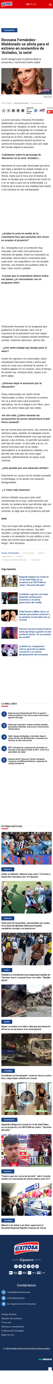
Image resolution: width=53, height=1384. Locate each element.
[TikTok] (37, 1266)
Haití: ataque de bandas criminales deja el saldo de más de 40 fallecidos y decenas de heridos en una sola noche (27, 738)
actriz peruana (28, 553)
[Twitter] (8, 110)
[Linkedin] (18, 110)
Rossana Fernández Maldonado (14, 560)
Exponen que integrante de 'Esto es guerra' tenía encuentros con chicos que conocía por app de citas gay (28, 715)
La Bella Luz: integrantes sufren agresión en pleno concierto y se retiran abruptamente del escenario (33, 650)
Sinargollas (35, 560)
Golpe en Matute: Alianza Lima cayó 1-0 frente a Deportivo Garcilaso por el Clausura (26, 875)
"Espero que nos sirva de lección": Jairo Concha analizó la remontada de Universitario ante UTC (25, 1177)
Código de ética (8, 1314)
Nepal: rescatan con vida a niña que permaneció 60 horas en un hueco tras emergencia (25, 1028)
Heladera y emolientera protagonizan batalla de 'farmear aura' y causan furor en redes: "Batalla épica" (25, 978)
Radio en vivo (7, 1335)
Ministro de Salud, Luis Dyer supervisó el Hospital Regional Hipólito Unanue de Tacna (23, 1226)
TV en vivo (6, 1322)
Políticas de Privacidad (12, 1330)
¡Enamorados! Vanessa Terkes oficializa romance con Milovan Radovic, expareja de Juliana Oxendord (27, 761)
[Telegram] (22, 110)
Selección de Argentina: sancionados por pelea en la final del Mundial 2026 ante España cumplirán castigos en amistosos (25, 926)
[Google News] (33, 1266)
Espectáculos (9, 30)
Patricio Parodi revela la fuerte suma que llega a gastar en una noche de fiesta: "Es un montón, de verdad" (35, 633)
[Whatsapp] (3, 110)
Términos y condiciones (12, 1326)
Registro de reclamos (11, 1318)
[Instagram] (28, 1266)
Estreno (20, 556)
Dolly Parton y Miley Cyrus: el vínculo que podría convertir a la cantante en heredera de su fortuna (34, 615)
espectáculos (7, 556)
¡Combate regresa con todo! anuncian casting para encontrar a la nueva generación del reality (33, 598)
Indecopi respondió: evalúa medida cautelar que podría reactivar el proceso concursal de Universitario (28, 727)
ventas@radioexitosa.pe (18, 1292)
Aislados (41, 553)
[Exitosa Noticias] (6, 4)
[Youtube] (24, 1266)
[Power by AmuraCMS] (45, 1359)
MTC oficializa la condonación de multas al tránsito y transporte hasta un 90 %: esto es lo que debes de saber (28, 749)
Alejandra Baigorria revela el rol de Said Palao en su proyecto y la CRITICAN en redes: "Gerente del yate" (34, 581)
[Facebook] (13, 110)
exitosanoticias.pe (16, 1298)
